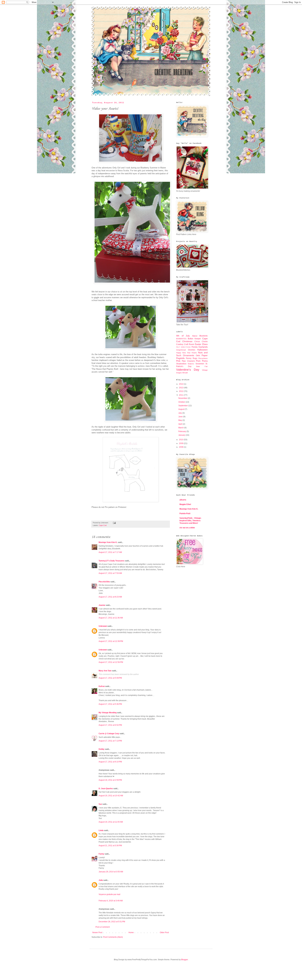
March (181, 428)
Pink (178, 361)
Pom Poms (202, 361)
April (180, 424)
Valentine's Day (187, 369)
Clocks (205, 341)
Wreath (185, 373)
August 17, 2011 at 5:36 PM (110, 704)
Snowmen (200, 364)
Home (131, 932)
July (180, 413)
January (182, 435)
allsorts (182, 500)
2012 (181, 391)
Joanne (102, 605)
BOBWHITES (181, 339)
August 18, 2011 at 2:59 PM (110, 780)
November (183, 398)
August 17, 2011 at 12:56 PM (111, 662)
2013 (181, 388)
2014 (181, 384)
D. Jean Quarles (106, 788)
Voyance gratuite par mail (109, 894)
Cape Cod (102, 525)
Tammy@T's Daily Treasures (111, 561)
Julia (101, 880)
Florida (195, 347)
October (182, 402)
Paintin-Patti (184, 513)
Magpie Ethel (185, 504)
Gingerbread (181, 350)
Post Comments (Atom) (113, 937)
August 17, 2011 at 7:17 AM (110, 552)
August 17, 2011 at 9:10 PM (110, 762)
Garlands (203, 347)
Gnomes (191, 350)
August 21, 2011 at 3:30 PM (110, 845)
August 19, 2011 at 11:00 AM (111, 822)
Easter (198, 344)
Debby (101, 749)
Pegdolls (180, 358)
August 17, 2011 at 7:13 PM (110, 741)
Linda (101, 830)
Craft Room (189, 344)
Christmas (187, 341)
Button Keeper (194, 339)
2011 (181, 395)
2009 (181, 443)
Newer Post (97, 932)
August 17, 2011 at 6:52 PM (110, 725)
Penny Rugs (191, 358)
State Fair (202, 366)
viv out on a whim (187, 528)
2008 (181, 447)
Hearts (194, 353)
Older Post (164, 932)
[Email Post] (114, 523)
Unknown (103, 626)
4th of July (183, 335)
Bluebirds (203, 336)
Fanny (101, 854)
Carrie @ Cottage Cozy (109, 733)
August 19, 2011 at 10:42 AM (111, 796)
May (180, 420)
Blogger (184, 959)
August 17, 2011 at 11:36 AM (111, 618)
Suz (100, 804)
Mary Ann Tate (105, 671)
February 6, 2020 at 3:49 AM (111, 901)
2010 (181, 440)
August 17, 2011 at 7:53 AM (110, 573)
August (181, 409)
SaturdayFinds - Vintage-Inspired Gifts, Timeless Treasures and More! (190, 520)
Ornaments (188, 355)
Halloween (202, 349)
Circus (197, 341)
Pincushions (203, 358)
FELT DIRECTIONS (183, 347)
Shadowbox (181, 364)
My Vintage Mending (108, 713)
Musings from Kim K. (108, 542)
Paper (205, 355)
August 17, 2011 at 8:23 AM (110, 597)
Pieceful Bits (104, 582)
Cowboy (179, 344)
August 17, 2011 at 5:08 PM (110, 678)
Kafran (102, 686)
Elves (205, 344)
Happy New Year (183, 353)
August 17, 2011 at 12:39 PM (111, 641)
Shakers (191, 364)
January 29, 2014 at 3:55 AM (111, 872)
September (183, 406)
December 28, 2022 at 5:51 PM (112, 922)
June (180, 417)
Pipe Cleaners (188, 361)
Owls (198, 355)
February (182, 431)
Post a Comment (102, 927)
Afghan (194, 336)
